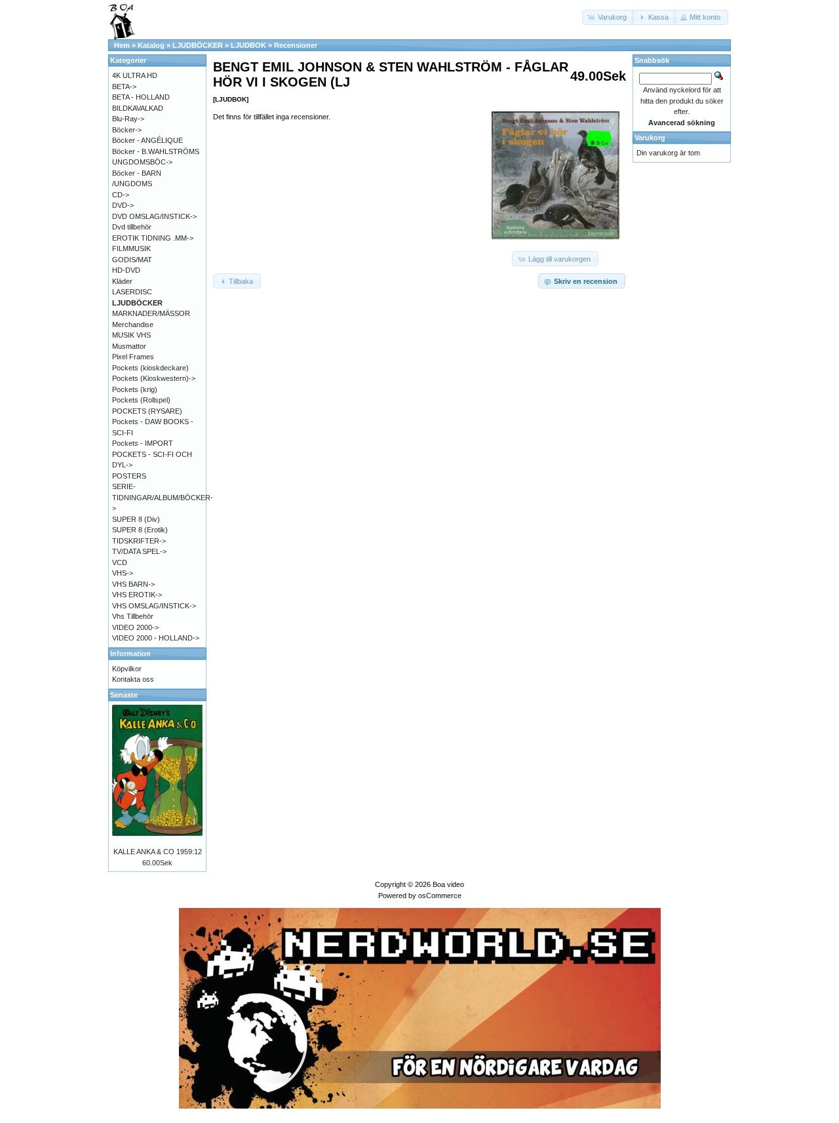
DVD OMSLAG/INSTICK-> (154, 216)
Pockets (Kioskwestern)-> (153, 378)
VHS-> (122, 573)
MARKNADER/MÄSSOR (151, 313)
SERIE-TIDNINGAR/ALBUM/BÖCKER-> (162, 497)
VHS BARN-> (133, 584)
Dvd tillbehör (131, 227)
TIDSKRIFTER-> (139, 541)
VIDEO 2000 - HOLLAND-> (155, 638)
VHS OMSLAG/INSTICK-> (154, 606)
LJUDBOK (248, 45)
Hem (122, 45)
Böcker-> (127, 130)
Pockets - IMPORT (142, 443)
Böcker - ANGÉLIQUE (147, 140)
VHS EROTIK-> (137, 595)
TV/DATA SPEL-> (139, 551)
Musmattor (129, 346)
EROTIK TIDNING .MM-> (152, 238)
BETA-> (124, 86)
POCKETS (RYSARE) (147, 411)
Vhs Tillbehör (132, 616)
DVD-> (123, 205)
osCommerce (439, 895)
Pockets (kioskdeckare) (150, 368)
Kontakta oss (133, 679)
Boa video (448, 884)
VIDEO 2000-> (135, 627)
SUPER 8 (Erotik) (140, 530)
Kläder (122, 281)
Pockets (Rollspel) (141, 400)
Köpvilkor (127, 669)
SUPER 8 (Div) (136, 519)
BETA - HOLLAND (141, 97)
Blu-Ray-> (128, 119)
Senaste (124, 695)
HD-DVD (126, 270)
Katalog (151, 45)
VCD (119, 562)
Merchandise (132, 324)
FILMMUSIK (131, 248)
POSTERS (129, 476)
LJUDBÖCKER (197, 45)
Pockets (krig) (134, 389)
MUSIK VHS (131, 335)
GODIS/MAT (132, 260)
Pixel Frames (133, 357)
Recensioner (295, 45)
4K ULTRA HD (134, 75)
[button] (608, 17)
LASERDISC (132, 292)
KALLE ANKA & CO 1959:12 (157, 852)
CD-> (120, 195)
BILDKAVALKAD (137, 108)
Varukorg (649, 138)
